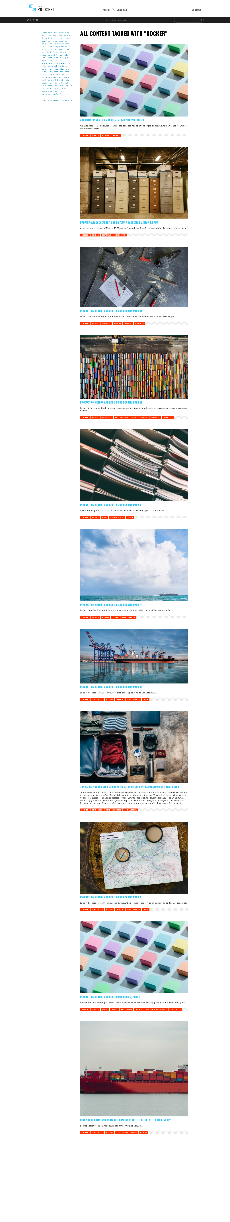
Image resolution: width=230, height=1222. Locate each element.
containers (97, 700)
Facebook (31, 20)
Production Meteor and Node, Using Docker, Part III (111, 687)
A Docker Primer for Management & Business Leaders (112, 120)
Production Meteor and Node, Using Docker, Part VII (111, 311)
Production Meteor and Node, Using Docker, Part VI (111, 402)
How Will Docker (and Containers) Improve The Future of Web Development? (125, 1120)
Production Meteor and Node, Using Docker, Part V (110, 505)
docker (84, 135)
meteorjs (106, 235)
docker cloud (121, 417)
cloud (130, 517)
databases (168, 417)
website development (156, 1009)
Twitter (28, 20)
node (104, 517)
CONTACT (196, 9)
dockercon (97, 810)
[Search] (201, 19)
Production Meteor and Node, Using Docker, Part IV (111, 605)
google (143, 1133)
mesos (114, 1009)
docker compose (139, 417)
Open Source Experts (42, 7)
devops (95, 135)
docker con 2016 (113, 810)
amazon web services (126, 1133)
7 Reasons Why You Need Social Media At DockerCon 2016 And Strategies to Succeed (129, 787)
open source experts (115, 20)
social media (131, 810)
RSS (34, 20)
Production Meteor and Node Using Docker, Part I (110, 997)
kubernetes (126, 1009)
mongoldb (107, 417)
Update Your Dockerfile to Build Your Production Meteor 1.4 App (119, 223)
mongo (95, 323)
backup (117, 323)
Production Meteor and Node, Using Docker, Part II (110, 897)
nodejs (105, 617)
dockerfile (120, 235)
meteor (116, 135)
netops (109, 700)
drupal (105, 135)
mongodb (139, 323)
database (106, 323)
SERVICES (122, 9)
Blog (37, 20)
